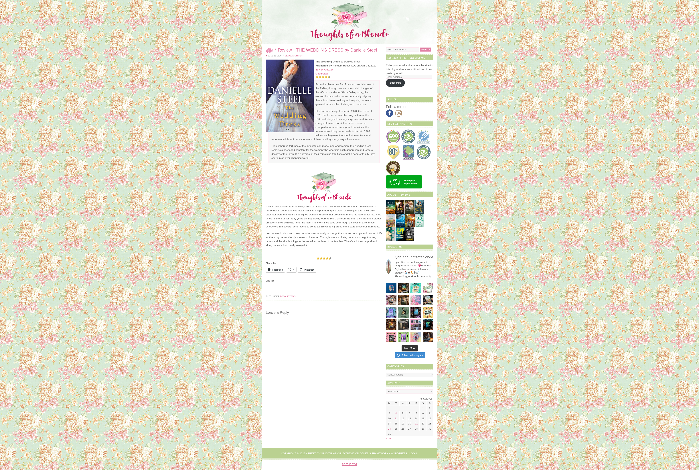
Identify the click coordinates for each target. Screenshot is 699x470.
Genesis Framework (374, 453)
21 (416, 423)
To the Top (349, 464)
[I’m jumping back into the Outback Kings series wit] (403, 300)
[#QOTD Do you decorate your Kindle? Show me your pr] (428, 288)
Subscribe (395, 82)
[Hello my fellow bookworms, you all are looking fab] (415, 324)
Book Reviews (287, 296)
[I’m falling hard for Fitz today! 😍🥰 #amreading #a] (391, 300)
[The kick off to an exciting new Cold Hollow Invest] (415, 312)
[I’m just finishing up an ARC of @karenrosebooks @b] (428, 324)
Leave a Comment (294, 56)
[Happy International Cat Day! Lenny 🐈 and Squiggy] (403, 312)
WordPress (399, 453)
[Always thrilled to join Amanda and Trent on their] (403, 288)
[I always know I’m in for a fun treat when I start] (391, 337)
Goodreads (321, 73)
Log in (413, 453)
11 (396, 418)
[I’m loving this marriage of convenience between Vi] (403, 337)
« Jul (388, 438)
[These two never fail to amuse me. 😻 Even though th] (403, 324)
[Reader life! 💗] (391, 288)
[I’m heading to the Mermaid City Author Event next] (391, 312)
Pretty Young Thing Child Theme (331, 453)
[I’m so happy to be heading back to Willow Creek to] (428, 300)
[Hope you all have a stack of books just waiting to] (428, 312)
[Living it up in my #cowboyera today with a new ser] (428, 337)
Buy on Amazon (324, 69)
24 (389, 428)
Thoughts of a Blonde (349, 22)
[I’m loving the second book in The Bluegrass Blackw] (391, 324)
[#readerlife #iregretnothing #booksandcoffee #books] (415, 337)
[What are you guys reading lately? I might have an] (415, 300)
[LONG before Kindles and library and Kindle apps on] (415, 288)
